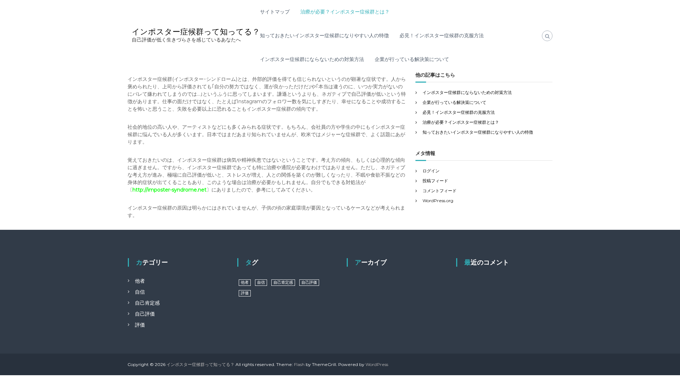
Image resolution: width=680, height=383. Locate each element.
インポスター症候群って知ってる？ (196, 32)
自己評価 (145, 314)
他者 (140, 281)
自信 (140, 292)
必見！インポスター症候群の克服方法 (442, 35)
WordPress (377, 364)
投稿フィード (435, 180)
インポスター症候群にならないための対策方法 (312, 59)
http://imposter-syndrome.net (169, 190)
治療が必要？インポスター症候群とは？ (345, 12)
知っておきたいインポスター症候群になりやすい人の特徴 (324, 35)
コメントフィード (440, 190)
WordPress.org (438, 200)
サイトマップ (275, 12)
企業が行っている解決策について (412, 59)
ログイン (431, 170)
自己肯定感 (147, 303)
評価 (140, 325)
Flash (299, 364)
